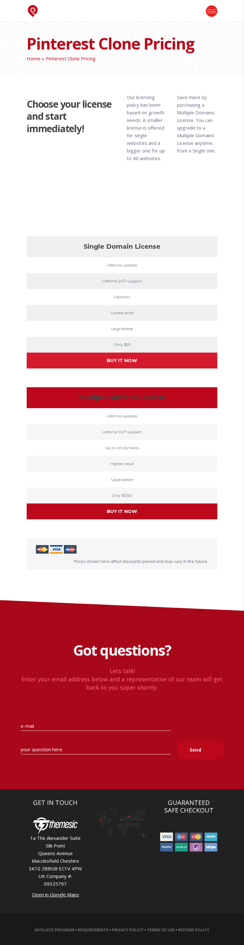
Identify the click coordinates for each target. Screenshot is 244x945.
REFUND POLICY (193, 930)
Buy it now (122, 360)
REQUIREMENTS (93, 930)
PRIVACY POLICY (128, 930)
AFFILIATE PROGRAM (54, 930)
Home (33, 58)
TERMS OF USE (161, 930)
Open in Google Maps (55, 894)
